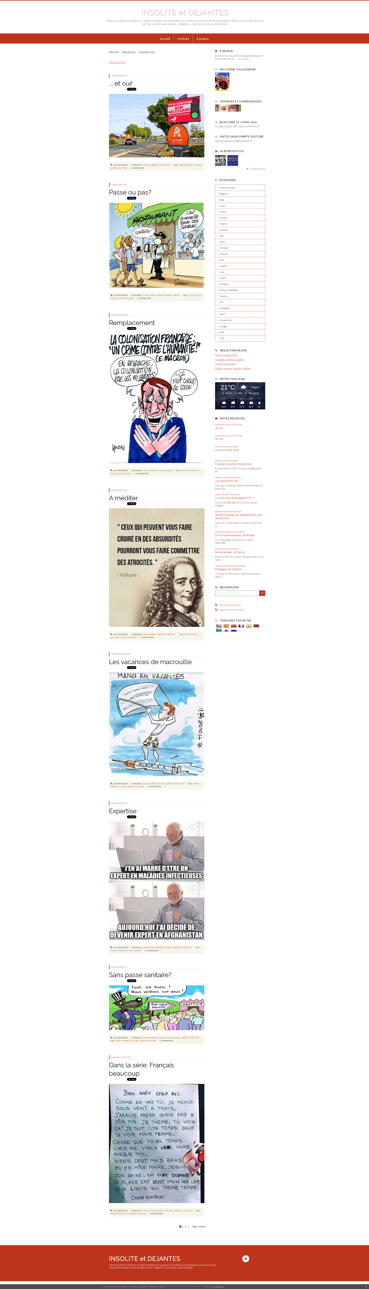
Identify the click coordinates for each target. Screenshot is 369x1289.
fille (195, 165)
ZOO (222, 338)
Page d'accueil (128, 51)
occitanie (122, 168)
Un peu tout (164, 165)
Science (223, 296)
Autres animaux (150, 1038)
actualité (193, 295)
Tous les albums (257, 168)
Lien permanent (120, 165)
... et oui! (121, 83)
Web (222, 332)
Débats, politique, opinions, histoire (233, 368)
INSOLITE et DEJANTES (184, 12)
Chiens (223, 211)
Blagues (224, 193)
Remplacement (132, 323)
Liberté (154, 165)
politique (129, 298)
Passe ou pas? (130, 192)
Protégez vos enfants (228, 569)
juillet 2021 (114, 51)
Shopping (224, 308)
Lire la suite (243, 58)
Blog (222, 199)
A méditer (123, 498)
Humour (147, 165)
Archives (183, 38)
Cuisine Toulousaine (225, 363)
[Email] (245, 1258)
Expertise (123, 811)
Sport (222, 314)
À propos (202, 38)
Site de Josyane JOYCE (226, 355)
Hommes (159, 295)
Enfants (223, 223)
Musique (224, 284)
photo (182, 165)
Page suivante (198, 1226)
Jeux (222, 260)
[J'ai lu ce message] (366, 1286)
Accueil (165, 38)
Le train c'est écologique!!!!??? (233, 497)
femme (189, 165)
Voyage (223, 326)
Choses (146, 295)
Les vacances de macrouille (150, 662)
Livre (222, 272)
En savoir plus (218, 1286)
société (113, 168)
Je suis (219, 427)
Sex (221, 302)
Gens (152, 295)
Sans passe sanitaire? (140, 975)
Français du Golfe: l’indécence (233, 464)
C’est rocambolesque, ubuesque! (235, 535)
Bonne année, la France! (230, 552)
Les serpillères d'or (227, 480)
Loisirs (223, 278)
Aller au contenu (9, 2)
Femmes (162, 1038)
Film (222, 236)
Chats (222, 205)
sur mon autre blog (227, 450)
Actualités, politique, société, (229, 359)
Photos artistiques (229, 290)
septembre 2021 (147, 51)
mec (200, 165)
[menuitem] (165, 38)
